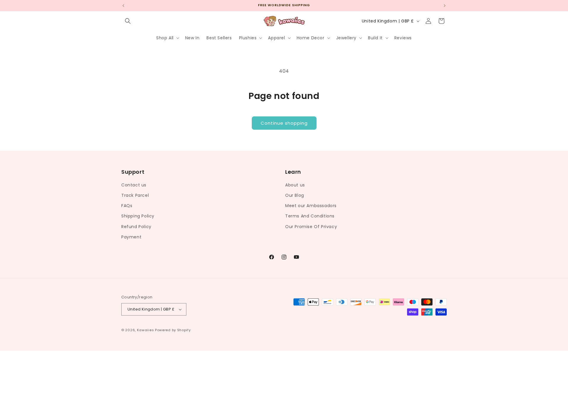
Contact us (133, 185)
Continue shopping (284, 123)
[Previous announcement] (123, 5)
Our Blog (294, 195)
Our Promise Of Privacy (311, 226)
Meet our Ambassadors (311, 205)
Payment (131, 237)
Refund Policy (136, 226)
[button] (127, 20)
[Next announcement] (444, 5)
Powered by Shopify (173, 330)
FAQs (126, 205)
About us (295, 185)
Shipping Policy (137, 216)
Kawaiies (145, 330)
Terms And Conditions (310, 216)
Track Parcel (135, 195)
